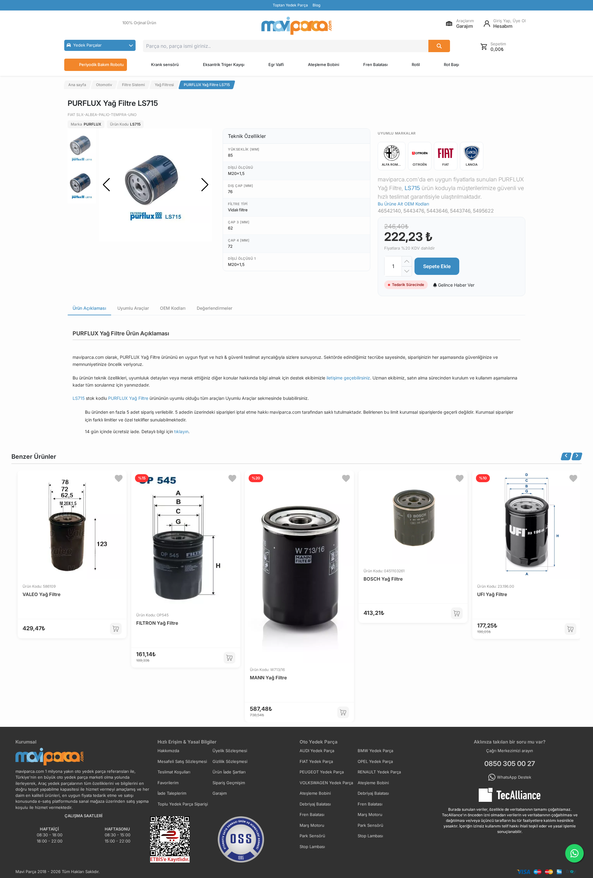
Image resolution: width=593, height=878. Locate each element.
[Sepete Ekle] (116, 629)
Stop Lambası (370, 835)
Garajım (219, 793)
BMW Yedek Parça (375, 750)
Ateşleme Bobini (323, 64)
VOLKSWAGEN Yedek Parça (326, 782)
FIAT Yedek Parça (316, 761)
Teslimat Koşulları (174, 771)
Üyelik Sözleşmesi (229, 750)
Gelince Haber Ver (455, 285)
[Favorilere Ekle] (119, 478)
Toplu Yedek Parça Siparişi (183, 803)
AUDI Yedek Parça (317, 750)
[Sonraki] (577, 456)
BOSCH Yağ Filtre (383, 579)
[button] (100, 45)
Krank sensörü (165, 64)
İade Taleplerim (172, 793)
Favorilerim (168, 782)
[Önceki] (566, 456)
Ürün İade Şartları (229, 771)
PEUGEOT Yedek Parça (322, 771)
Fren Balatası (375, 64)
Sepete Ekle (437, 266)
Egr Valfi (276, 64)
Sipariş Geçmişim (228, 782)
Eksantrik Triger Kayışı (223, 64)
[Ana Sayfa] (296, 26)
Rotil (416, 64)
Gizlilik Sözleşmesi (229, 761)
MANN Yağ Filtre (268, 678)
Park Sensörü (370, 825)
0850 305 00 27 (509, 764)
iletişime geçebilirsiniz (348, 377)
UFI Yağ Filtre (492, 594)
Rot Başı (451, 64)
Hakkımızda (168, 750)
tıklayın (181, 431)
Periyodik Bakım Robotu (101, 64)
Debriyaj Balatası (373, 793)
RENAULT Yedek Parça (379, 771)
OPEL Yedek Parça (375, 761)
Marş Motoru (370, 814)
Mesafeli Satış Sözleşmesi (182, 761)
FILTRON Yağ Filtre (157, 623)
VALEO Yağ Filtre (42, 594)
